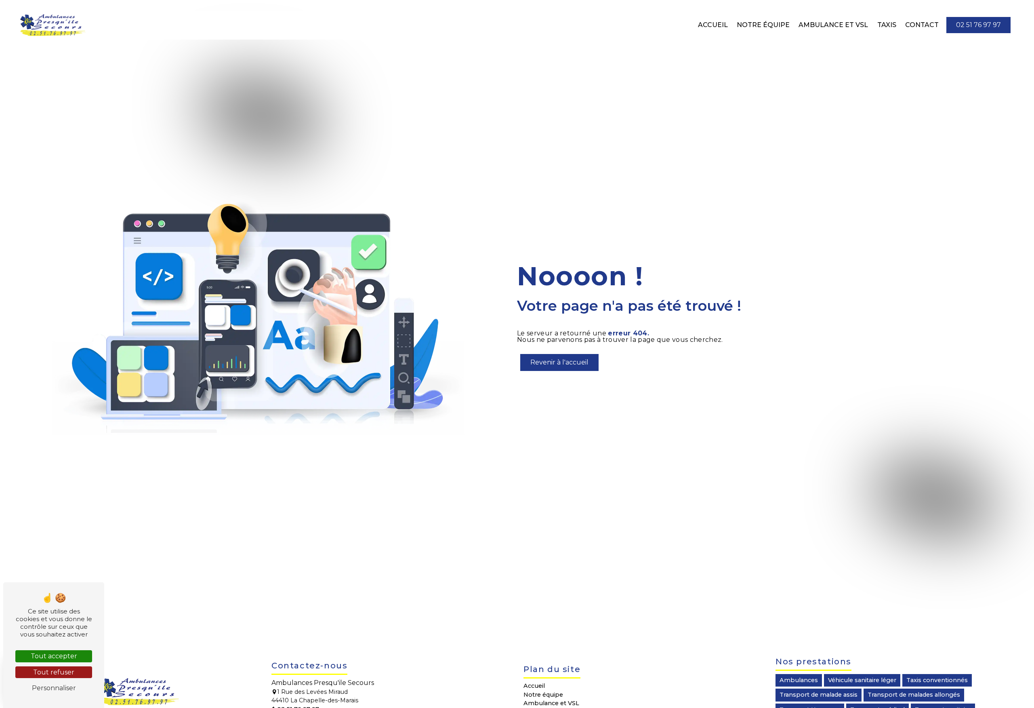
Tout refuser (53, 672)
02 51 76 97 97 (978, 25)
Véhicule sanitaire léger (862, 680)
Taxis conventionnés (937, 680)
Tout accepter (54, 656)
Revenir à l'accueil (559, 362)
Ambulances (799, 680)
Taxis (886, 25)
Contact (922, 25)
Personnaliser (54, 688)
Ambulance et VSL (833, 25)
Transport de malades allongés (914, 694)
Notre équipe (763, 25)
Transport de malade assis (818, 694)
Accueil (713, 25)
